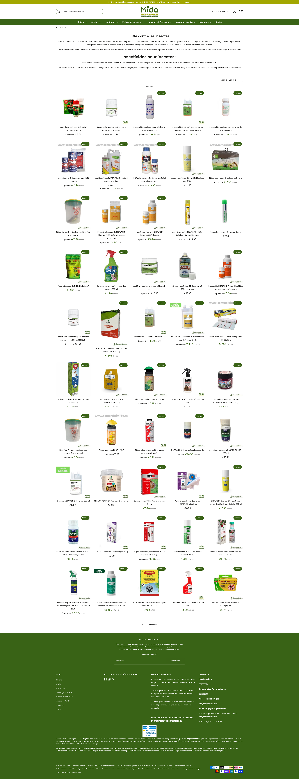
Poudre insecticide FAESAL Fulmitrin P (73, 286)
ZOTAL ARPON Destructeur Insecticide (187, 450)
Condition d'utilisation (124, 766)
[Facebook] (105, 679)
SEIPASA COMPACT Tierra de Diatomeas (111, 501)
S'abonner (175, 660)
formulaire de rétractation (182, 766)
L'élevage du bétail (132, 22)
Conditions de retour (108, 766)
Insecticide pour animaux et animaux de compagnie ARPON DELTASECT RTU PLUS (73, 605)
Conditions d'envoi (93, 766)
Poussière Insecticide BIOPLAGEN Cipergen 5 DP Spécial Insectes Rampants (111, 235)
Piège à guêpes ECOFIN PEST (111, 450)
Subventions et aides (149, 769)
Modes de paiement (158, 766)
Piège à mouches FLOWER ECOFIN (149, 399)
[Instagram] (109, 679)
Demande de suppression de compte (188, 769)
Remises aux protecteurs (141, 766)
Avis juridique (60, 766)
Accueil (58, 28)
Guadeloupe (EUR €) (218, 12)
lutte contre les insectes (72, 28)
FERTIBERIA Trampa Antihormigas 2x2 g (111, 551)
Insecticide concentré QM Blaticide (149, 337)
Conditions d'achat (78, 766)
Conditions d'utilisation (166, 769)
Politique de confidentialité (65, 769)
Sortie (218, 22)
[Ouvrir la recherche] (58, 11)
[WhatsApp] (113, 679)
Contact (169, 766)
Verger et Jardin (184, 22)
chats (94, 22)
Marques (204, 22)
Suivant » (153, 624)
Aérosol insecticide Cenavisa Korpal (225, 232)
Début (98, 769)
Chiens (81, 22)
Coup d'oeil (73, 121)
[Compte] (234, 11)
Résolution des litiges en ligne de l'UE (128, 769)
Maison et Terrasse (159, 22)
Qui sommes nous (108, 769)
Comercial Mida (76, 773)
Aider (68, 766)
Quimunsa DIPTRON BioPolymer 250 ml (73, 501)
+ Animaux (110, 22)
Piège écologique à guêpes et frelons (225, 178)
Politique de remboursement (85, 769)
